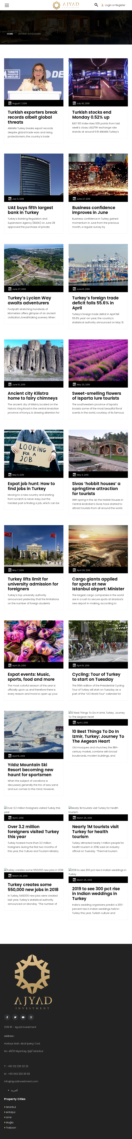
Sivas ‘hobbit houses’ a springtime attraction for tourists (96, 488)
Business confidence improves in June (93, 210)
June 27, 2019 (83, 198)
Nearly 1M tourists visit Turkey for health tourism (95, 831)
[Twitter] (15, 1017)
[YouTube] (23, 1017)
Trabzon (10, 1127)
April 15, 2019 (83, 665)
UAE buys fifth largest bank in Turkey (30, 210)
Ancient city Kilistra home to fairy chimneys (33, 395)
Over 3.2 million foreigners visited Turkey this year (33, 831)
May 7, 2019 (18, 570)
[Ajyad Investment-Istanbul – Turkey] (66, 5)
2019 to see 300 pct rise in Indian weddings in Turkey (96, 894)
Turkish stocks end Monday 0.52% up (91, 114)
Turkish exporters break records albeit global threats (32, 117)
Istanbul (10, 1107)
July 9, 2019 (18, 198)
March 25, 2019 (84, 817)
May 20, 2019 (83, 384)
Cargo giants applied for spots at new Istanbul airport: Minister (98, 584)
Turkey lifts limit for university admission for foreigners (33, 584)
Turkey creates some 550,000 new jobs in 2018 (33, 887)
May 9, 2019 (18, 474)
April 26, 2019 (83, 570)
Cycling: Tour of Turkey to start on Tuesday (96, 676)
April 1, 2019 (82, 722)
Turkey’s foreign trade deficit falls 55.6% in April (95, 303)
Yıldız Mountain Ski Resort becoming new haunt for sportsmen (30, 770)
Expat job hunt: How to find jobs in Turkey (31, 486)
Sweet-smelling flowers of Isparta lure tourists (96, 395)
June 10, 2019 (83, 289)
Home (10, 33)
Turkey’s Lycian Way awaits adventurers (29, 300)
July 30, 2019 (83, 103)
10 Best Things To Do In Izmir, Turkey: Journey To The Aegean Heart (98, 736)
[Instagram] (31, 1017)
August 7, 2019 (19, 103)
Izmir (8, 1117)
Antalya (10, 1112)
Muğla (9, 1122)
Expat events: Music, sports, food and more (31, 676)
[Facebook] (7, 1017)
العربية (14, 1090)
